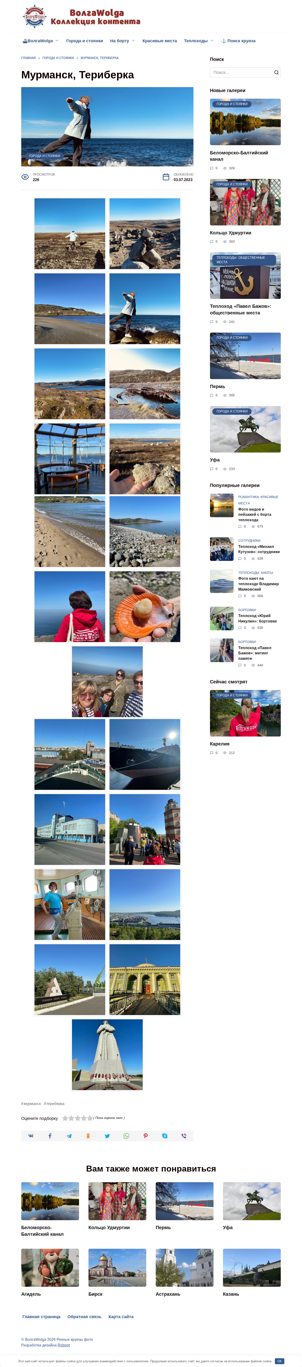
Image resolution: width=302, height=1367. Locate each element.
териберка (55, 1103)
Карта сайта (121, 1316)
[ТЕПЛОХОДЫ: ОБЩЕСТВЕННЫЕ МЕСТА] (245, 295)
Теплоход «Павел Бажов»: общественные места (240, 309)
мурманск (32, 1103)
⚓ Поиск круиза (238, 40)
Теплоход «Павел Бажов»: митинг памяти (254, 652)
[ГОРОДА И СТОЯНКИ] (245, 142)
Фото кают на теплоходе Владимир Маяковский (258, 583)
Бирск (95, 1294)
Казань (231, 1294)
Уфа (215, 459)
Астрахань (168, 1294)
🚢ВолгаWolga (37, 40)
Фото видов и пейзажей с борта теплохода (254, 514)
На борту (119, 40)
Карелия (220, 743)
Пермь (217, 386)
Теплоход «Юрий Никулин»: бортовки (257, 618)
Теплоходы (196, 40)
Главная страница (41, 1316)
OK (279, 1361)
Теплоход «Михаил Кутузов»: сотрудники (259, 549)
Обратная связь (84, 1316)
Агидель (31, 1294)
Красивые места (160, 40)
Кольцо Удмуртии (230, 232)
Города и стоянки (84, 40)
